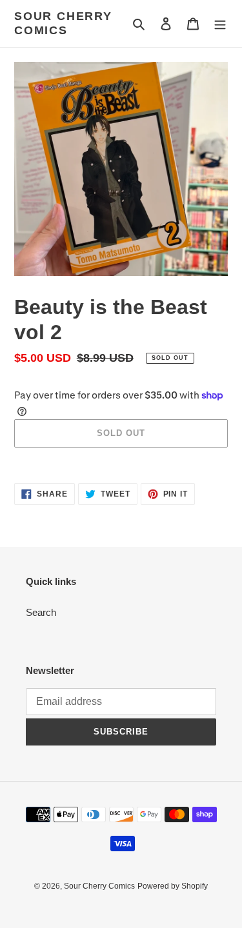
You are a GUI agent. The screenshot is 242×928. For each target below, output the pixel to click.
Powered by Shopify (172, 886)
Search (41, 612)
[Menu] (220, 23)
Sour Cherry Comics (63, 23)
